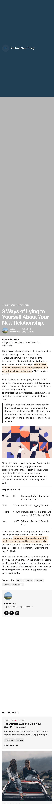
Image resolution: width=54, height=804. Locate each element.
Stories (14, 305)
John (4, 505)
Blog (19, 580)
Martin (5, 496)
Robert (5, 512)
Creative (28, 580)
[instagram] (17, 613)
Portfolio (39, 580)
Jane (4, 521)
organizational (11, 393)
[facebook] (6, 613)
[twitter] (11, 613)
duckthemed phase (17, 560)
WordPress (17, 584)
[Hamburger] (5, 48)
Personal (6, 305)
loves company (24, 379)
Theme (6, 584)
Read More (9, 745)
